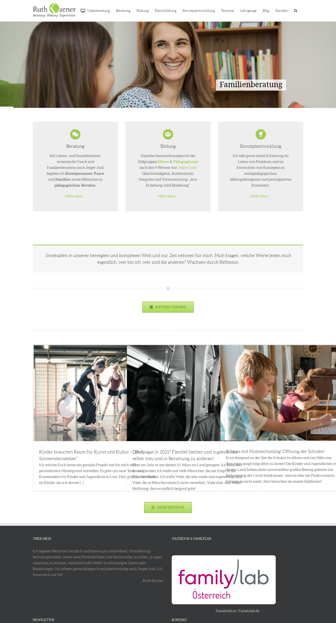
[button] (295, 10)
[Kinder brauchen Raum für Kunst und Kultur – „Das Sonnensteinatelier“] (98, 393)
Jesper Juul (187, 167)
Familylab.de (248, 611)
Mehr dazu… (75, 196)
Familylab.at (226, 611)
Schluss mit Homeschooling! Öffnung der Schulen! (275, 451)
